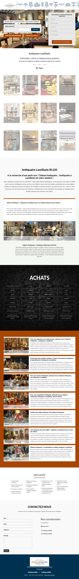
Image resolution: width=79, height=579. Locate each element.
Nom (5, 518)
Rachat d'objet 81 (51, 4)
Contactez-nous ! (32, 36)
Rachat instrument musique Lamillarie (16, 492)
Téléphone (6, 530)
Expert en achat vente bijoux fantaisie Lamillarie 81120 (62, 488)
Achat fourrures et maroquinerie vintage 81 (37, 4)
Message (6, 535)
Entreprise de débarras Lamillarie (32, 486)
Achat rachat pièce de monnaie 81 (31, 5)
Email (5, 524)
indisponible (47, 531)
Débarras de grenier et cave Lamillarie (17, 486)
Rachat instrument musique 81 (68, 4)
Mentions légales (49, 575)
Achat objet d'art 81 (42, 4)
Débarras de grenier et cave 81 (56, 5)
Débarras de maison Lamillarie (32, 482)
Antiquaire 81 (20, 5)
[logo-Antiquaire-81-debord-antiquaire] (10, 5)
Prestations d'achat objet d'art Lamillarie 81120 (62, 483)
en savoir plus (11, 94)
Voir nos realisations (13, 36)
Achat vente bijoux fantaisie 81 (47, 5)
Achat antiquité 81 (25, 4)
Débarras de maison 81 (73, 4)
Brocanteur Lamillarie (16, 489)
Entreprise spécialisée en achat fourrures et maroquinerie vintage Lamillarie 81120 (47, 491)
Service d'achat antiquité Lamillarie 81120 (31, 490)
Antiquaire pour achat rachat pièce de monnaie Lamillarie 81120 (47, 484)
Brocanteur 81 (61, 5)
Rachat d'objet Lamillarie (15, 482)
